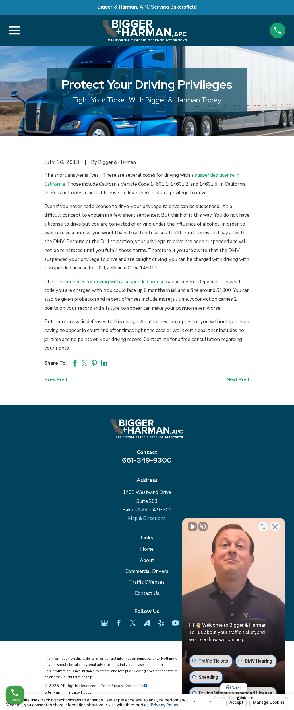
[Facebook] (118, 623)
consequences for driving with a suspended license (109, 281)
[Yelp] (161, 623)
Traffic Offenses (147, 582)
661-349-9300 (147, 460)
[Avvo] (147, 623)
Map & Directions (147, 518)
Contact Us (147, 593)
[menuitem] (52, 692)
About (147, 560)
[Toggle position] (263, 526)
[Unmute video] (192, 526)
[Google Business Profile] (104, 623)
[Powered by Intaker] (245, 698)
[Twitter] (132, 623)
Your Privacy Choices (120, 685)
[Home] (144, 30)
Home (147, 549)
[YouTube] (175, 623)
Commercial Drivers (146, 571)
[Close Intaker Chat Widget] (275, 526)
